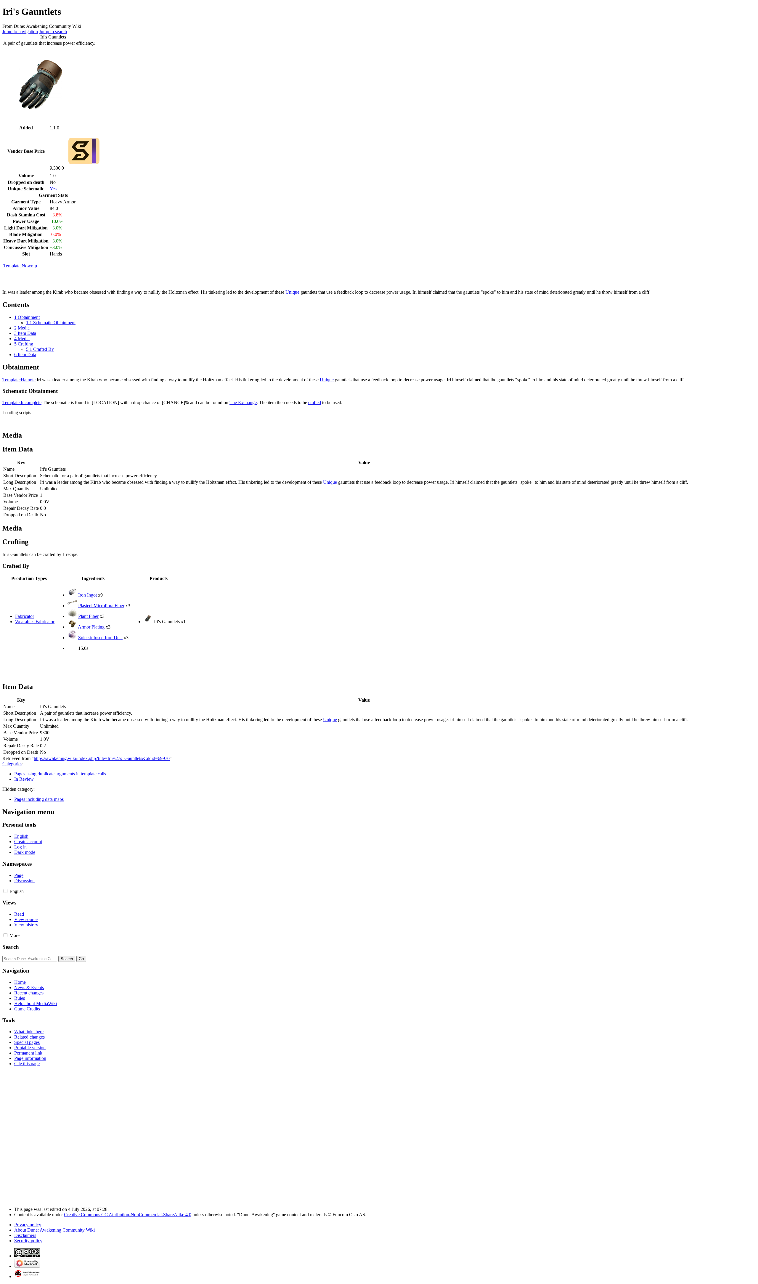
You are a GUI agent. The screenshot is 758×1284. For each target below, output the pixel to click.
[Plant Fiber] (72, 616)
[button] (5, 891)
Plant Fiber (88, 616)
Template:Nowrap (20, 265)
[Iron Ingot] (72, 594)
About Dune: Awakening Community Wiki (54, 1229)
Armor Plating (91, 626)
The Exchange (243, 402)
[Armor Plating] (72, 626)
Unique (292, 292)
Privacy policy (27, 1224)
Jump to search (53, 31)
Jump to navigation (20, 31)
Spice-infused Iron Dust (100, 637)
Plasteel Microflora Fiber (101, 605)
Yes (53, 188)
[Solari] (84, 168)
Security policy (28, 1240)
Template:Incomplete (21, 402)
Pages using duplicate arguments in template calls (60, 773)
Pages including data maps (39, 799)
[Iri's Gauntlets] (148, 621)
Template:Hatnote (19, 379)
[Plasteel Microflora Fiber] (72, 605)
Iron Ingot (87, 594)
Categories (12, 763)
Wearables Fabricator (34, 621)
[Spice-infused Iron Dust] (72, 637)
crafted (314, 402)
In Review (24, 779)
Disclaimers (25, 1235)
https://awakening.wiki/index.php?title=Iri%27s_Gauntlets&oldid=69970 (102, 758)
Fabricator (24, 616)
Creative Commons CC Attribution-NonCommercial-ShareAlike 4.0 (127, 1214)
